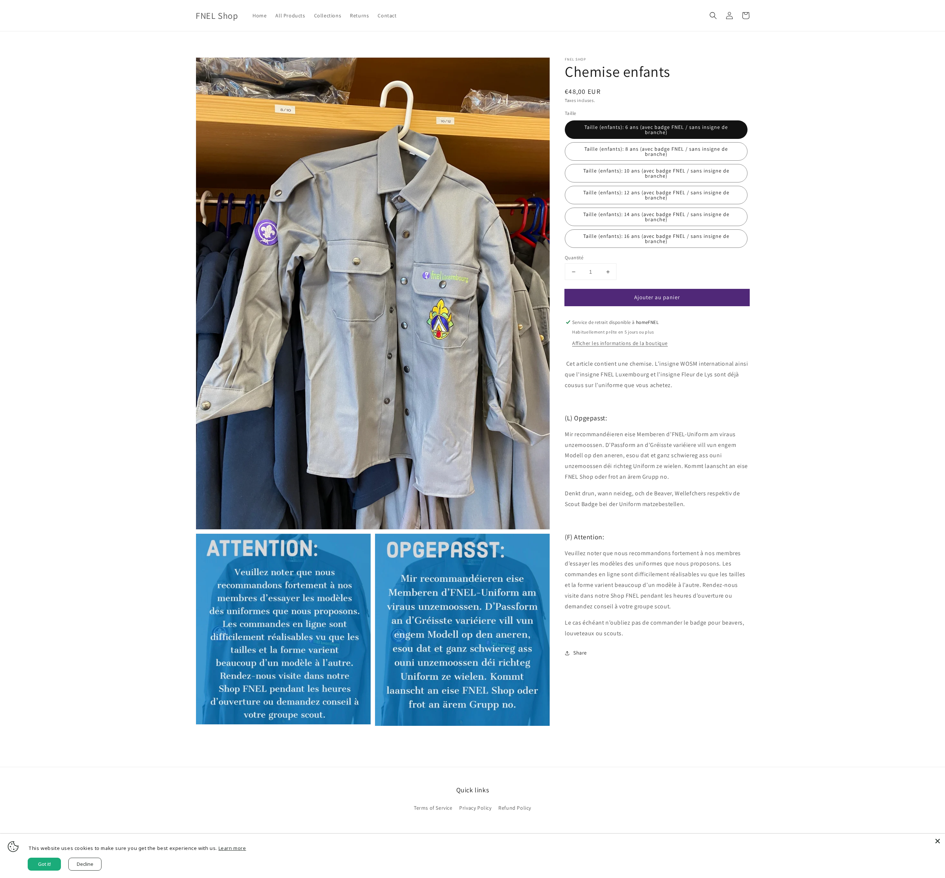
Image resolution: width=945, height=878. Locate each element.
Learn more (232, 848)
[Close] (937, 841)
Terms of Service (433, 807)
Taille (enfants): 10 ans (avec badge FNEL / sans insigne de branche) (656, 173)
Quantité (574, 257)
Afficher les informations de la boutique (620, 343)
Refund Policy (514, 807)
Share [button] (580, 652)
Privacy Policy (475, 807)
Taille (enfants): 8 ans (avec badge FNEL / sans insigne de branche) (656, 151)
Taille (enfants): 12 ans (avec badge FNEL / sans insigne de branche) (656, 195)
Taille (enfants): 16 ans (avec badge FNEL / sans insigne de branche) (656, 239)
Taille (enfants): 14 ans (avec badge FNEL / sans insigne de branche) (656, 217)
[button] (713, 15)
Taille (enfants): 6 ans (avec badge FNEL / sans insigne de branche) (656, 130)
